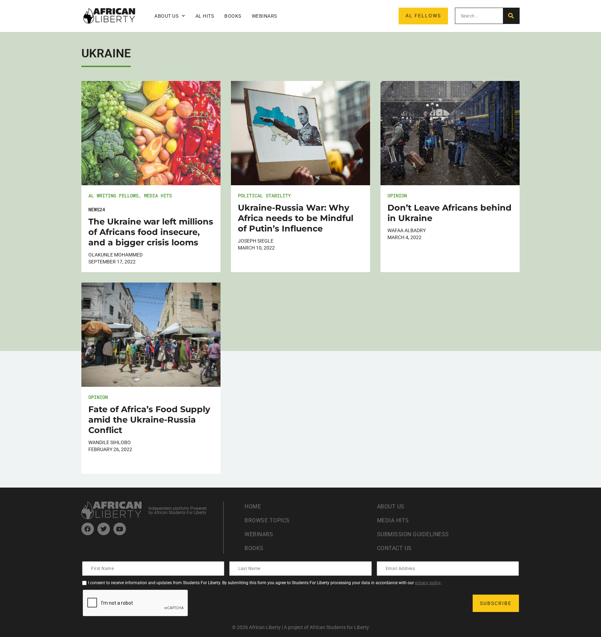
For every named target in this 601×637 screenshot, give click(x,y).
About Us (390, 506)
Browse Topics (267, 520)
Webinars (264, 16)
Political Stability (264, 195)
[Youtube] (119, 529)
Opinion (397, 195)
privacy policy (428, 582)
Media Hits (158, 195)
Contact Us (394, 548)
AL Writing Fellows (113, 195)
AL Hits (204, 16)
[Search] (511, 16)
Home (253, 506)
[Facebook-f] (87, 529)
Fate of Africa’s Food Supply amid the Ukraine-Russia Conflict (149, 419)
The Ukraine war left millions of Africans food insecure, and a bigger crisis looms (150, 232)
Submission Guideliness (413, 534)
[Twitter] (103, 529)
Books (232, 16)
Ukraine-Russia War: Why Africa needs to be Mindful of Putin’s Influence (295, 218)
